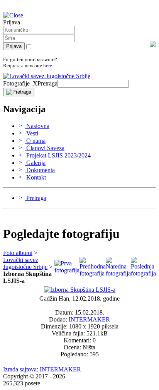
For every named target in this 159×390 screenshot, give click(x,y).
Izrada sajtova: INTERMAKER (42, 369)
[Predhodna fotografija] (93, 273)
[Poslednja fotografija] (143, 273)
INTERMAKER (89, 319)
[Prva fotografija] (67, 270)
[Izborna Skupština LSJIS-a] (79, 289)
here (47, 65)
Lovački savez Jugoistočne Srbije (25, 263)
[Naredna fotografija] (118, 273)
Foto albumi (17, 253)
